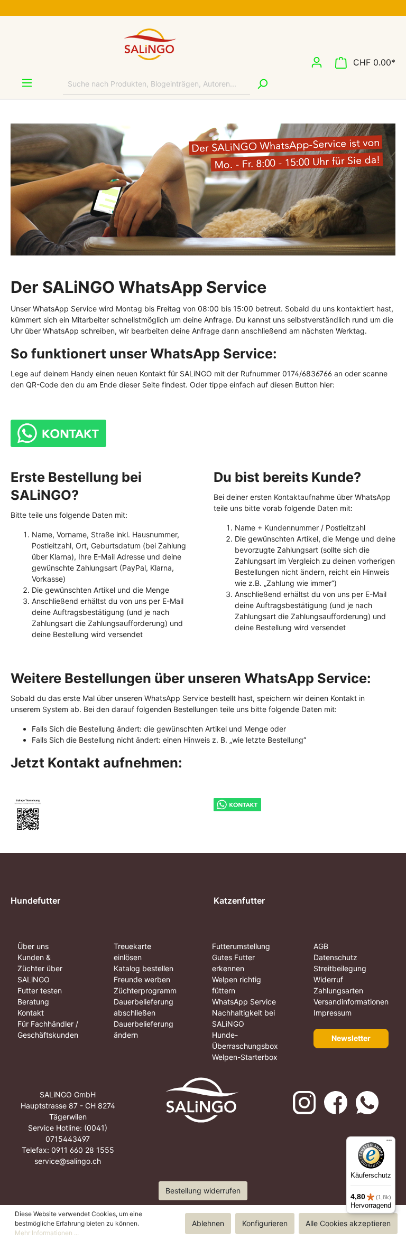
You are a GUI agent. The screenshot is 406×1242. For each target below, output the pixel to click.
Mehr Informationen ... (47, 1233)
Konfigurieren (265, 1223)
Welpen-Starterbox (245, 1057)
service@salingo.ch (67, 1160)
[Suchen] (262, 83)
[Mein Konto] (316, 62)
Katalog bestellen (143, 968)
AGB (320, 946)
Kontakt (30, 1012)
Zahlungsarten (338, 990)
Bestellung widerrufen (203, 1190)
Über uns (33, 946)
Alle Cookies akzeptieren (348, 1223)
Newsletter (351, 1038)
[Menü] (22, 83)
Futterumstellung (241, 946)
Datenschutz (335, 957)
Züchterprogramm (145, 990)
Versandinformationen (351, 1001)
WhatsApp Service (244, 1001)
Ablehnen (208, 1223)
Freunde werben (142, 979)
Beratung (33, 1001)
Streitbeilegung (339, 968)
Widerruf (328, 979)
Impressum (332, 1012)
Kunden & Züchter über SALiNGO (39, 968)
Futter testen (39, 990)
